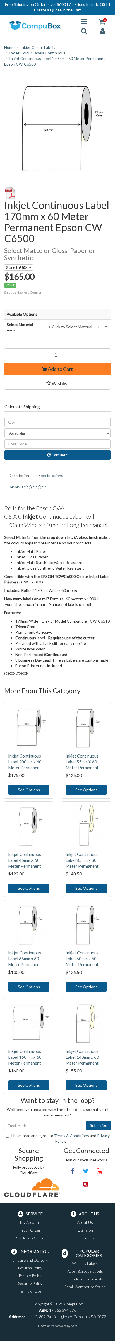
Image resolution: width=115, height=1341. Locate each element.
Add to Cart (60, 369)
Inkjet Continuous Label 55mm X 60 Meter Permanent (82, 761)
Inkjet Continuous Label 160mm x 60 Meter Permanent (25, 1057)
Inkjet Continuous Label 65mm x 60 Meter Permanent (24, 958)
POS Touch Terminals (85, 1279)
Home (9, 47)
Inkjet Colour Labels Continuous (37, 52)
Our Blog (85, 1230)
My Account (30, 1222)
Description (19, 475)
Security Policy (30, 1283)
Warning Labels (85, 1263)
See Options (29, 789)
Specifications (51, 475)
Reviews (16, 486)
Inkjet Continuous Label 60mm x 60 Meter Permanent (82, 958)
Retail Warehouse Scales (85, 1286)
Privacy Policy (30, 1275)
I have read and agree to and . (60, 1138)
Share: (11, 267)
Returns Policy (30, 1267)
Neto (74, 1326)
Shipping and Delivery (30, 1260)
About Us (85, 1222)
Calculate (59, 454)
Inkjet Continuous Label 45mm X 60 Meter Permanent (24, 860)
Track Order (30, 1230)
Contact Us (85, 1238)
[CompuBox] (38, 25)
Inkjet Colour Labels (37, 47)
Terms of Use (30, 1291)
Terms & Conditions (71, 1135)
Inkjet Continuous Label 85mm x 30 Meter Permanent (82, 860)
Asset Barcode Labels (85, 1271)
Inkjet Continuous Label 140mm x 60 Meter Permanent (82, 1057)
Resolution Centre (30, 1238)
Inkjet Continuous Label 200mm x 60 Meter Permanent (25, 761)
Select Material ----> (20, 327)
